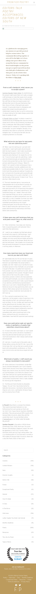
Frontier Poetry (18, 2)
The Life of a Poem (8, 537)
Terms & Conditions (13, 582)
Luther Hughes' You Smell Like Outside (14, 518)
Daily (4, 470)
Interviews (6, 513)
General (5, 494)
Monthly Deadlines (8, 523)
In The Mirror (6, 508)
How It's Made (7, 499)
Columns (5, 461)
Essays (4, 485)
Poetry (4, 528)
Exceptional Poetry (8, 489)
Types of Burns (7, 542)
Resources (6, 532)
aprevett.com (8, 419)
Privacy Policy (25, 582)
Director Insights (7, 475)
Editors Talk (6, 480)
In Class (5, 504)
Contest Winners (7, 466)
